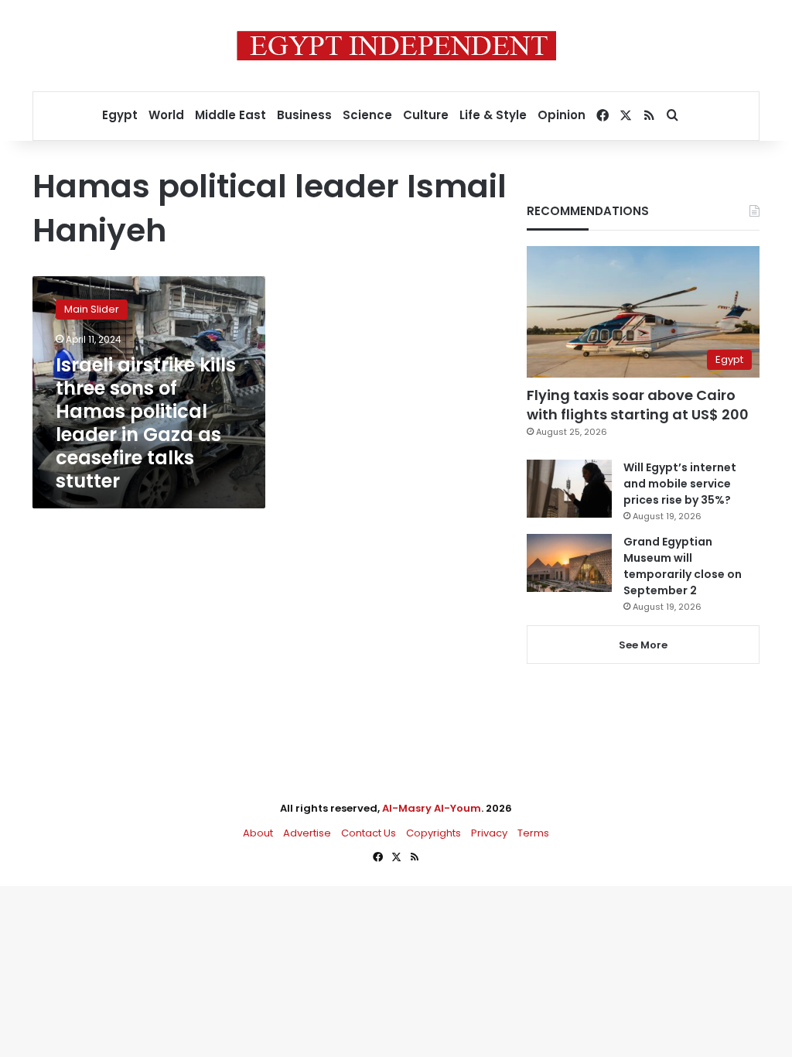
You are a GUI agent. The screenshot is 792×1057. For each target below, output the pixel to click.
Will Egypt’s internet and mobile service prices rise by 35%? (679, 484)
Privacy (489, 833)
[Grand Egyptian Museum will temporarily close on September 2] (569, 563)
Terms (533, 833)
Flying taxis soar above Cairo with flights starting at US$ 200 (638, 404)
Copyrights (433, 833)
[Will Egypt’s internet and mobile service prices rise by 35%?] (569, 489)
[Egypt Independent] (396, 45)
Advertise (307, 833)
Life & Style (493, 115)
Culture (426, 115)
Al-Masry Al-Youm (431, 808)
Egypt (120, 115)
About (258, 833)
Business (304, 115)
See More (643, 645)
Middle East (230, 115)
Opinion (561, 115)
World (166, 115)
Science (367, 115)
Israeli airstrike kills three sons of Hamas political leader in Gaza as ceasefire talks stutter (146, 423)
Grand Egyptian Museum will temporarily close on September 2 (682, 566)
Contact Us (368, 833)
